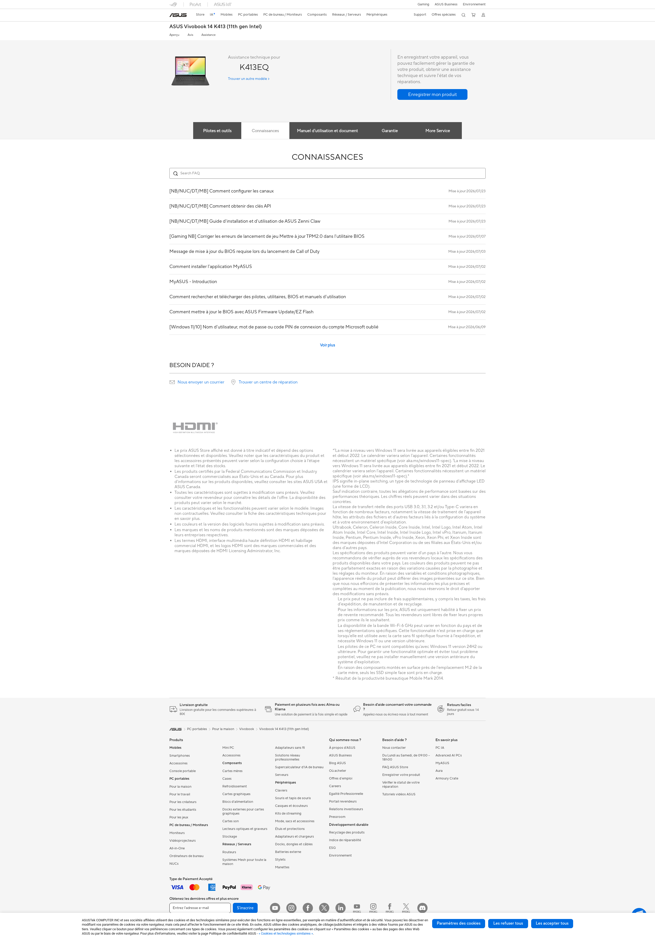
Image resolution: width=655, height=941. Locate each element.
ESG (332, 848)
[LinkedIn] (340, 908)
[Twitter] (324, 908)
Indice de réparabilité (345, 840)
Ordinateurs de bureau (186, 856)
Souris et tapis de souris (293, 798)
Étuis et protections (290, 829)
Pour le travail (179, 794)
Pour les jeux (178, 817)
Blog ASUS (337, 763)
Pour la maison (180, 787)
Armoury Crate (446, 778)
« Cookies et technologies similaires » (286, 933)
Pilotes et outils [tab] (217, 130)
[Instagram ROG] (373, 908)
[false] (432, 94)
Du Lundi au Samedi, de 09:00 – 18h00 (406, 757)
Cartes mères (232, 771)
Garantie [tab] (390, 130)
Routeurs (229, 852)
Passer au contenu (172, 15)
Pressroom (337, 817)
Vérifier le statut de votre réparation (401, 784)
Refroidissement (234, 786)
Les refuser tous (508, 923)
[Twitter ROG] (406, 908)
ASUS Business (446, 4)
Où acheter (337, 771)
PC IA (439, 748)
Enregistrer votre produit (401, 775)
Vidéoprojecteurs (182, 841)
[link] (178, 15)
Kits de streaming (288, 813)
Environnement (474, 4)
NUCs (174, 864)
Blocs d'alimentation (237, 802)
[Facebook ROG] (390, 908)
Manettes (282, 867)
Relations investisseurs (346, 809)
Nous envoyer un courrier (201, 382)
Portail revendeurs (343, 801)
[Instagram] (291, 908)
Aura (439, 771)
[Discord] (422, 908)
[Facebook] (308, 908)
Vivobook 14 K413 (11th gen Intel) (284, 729)
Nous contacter (394, 748)
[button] (423, 4)
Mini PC (228, 748)
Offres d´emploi (340, 778)
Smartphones (179, 756)
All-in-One (177, 848)
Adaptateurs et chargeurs (294, 837)
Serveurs (281, 775)
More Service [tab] (437, 130)
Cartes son (230, 821)
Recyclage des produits (347, 832)
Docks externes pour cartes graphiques (243, 811)
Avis (190, 35)
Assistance (208, 35)
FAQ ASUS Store (395, 767)
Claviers (281, 790)
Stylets (280, 860)
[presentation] (172, 382)
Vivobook (246, 729)
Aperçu (174, 35)
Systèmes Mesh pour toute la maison (244, 862)
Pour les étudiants (182, 810)
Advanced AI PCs (448, 755)
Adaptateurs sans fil (290, 748)
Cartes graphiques (236, 794)
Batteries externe (288, 852)
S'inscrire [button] (245, 908)
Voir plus (327, 345)
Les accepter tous (552, 923)
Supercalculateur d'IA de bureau (299, 767)
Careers (335, 786)
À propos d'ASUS (342, 748)
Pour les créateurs (182, 802)
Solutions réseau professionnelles (287, 757)
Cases (227, 779)
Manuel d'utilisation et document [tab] (327, 130)
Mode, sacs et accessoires (294, 821)
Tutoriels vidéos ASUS (399, 794)
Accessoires (178, 763)
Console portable (182, 771)
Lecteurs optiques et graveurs (244, 829)
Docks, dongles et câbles (294, 844)
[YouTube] (275, 908)
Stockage (229, 837)
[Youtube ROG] (357, 908)
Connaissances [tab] (265, 130)
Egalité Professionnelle (346, 794)
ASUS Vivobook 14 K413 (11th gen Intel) (215, 27)
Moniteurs (177, 833)
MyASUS (442, 763)
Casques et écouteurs (291, 806)
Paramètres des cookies (459, 923)
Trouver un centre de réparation (268, 382)
